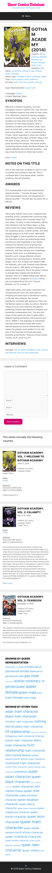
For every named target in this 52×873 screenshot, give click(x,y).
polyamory (21, 771)
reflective (34, 79)
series (43, 76)
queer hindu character (27, 808)
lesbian (19, 681)
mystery (15, 74)
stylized (38, 82)
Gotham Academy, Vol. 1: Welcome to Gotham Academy (30, 456)
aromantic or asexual (16, 667)
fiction (8, 74)
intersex (40, 736)
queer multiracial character (23, 836)
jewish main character (19, 740)
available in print (24, 76)
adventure (16, 71)
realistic (30, 82)
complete (36, 76)
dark (16, 82)
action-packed (17, 79)
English (19, 93)
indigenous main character (20, 736)
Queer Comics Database (26, 4)
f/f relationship (17, 731)
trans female (14, 697)
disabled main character (27, 726)
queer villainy (31, 850)
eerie (27, 79)
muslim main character (16, 767)
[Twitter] (26, 865)
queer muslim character (17, 840)
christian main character (19, 721)
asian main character (21, 711)
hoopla (14, 157)
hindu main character (38, 732)
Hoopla (5, 481)
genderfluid (9, 682)
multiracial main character (22, 763)
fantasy (38, 71)
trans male (29, 697)
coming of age (28, 71)
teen (42, 68)
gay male (31, 676)
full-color (22, 82)
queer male (30, 88)
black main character (21, 716)
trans (39, 692)
